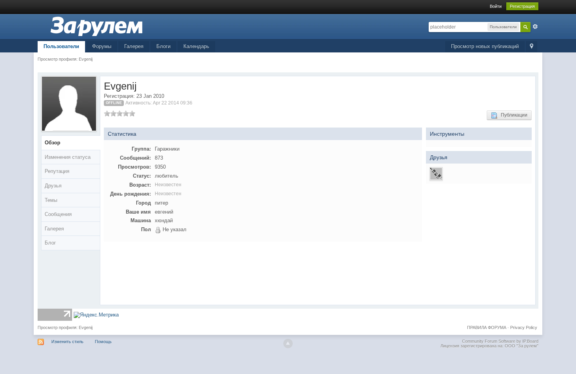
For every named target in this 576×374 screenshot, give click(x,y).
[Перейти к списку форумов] (96, 26)
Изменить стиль (67, 341)
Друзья (53, 186)
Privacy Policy (523, 327)
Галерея (133, 46)
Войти (496, 6)
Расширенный (535, 26)
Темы (51, 200)
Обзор (52, 143)
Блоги (163, 46)
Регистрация (522, 6)
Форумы (101, 46)
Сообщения (58, 214)
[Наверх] (288, 343)
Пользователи (61, 46)
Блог (50, 243)
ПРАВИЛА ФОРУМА (486, 327)
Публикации (512, 115)
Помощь (103, 341)
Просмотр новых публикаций (485, 46)
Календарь (196, 46)
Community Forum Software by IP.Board (500, 341)
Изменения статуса (68, 157)
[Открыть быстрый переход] (531, 46)
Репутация (57, 171)
